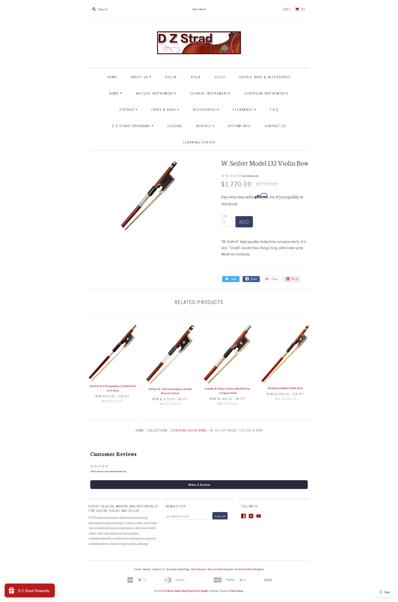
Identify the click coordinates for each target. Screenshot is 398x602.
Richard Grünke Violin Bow (285, 388)
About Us (140, 77)
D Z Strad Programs (131, 125)
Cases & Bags (164, 109)
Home (112, 77)
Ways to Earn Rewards (220, 569)
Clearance (243, 109)
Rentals (204, 125)
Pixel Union (237, 591)
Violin (171, 77)
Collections (157, 430)
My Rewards (198, 569)
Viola (196, 77)
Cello (220, 77)
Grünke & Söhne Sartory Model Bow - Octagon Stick (228, 390)
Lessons (174, 125)
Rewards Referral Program (249, 569)
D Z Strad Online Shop (175, 591)
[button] (239, 176)
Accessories (205, 109)
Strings (127, 109)
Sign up (202, 9)
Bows (114, 93)
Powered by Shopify (198, 591)
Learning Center (199, 142)
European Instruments (267, 93)
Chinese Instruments (210, 93)
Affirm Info (239, 125)
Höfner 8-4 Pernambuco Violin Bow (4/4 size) (113, 388)
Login (194, 9)
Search (146, 569)
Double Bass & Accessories (264, 77)
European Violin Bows (189, 430)
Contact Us (275, 125)
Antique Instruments (156, 93)
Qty (225, 216)
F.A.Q (274, 109)
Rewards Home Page (178, 569)
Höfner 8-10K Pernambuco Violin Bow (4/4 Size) (170, 391)
